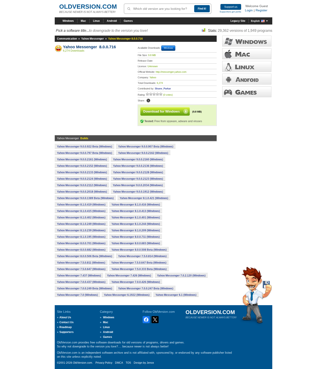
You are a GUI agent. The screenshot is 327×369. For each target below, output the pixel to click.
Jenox (150, 362)
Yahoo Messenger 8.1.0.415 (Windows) (81, 211)
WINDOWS (246, 41)
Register (261, 10)
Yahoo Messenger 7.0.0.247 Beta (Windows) (145, 288)
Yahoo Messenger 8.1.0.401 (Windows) (135, 217)
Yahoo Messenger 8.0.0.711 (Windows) (135, 236)
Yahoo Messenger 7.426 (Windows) (129, 275)
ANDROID (246, 79)
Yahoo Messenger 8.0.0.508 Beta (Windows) (139, 249)
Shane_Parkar (163, 88)
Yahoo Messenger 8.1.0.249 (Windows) (81, 224)
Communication (67, 38)
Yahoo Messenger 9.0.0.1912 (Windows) (138, 191)
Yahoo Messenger (92, 38)
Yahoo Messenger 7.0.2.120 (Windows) (181, 275)
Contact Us (66, 322)
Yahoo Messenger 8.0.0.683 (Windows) (135, 243)
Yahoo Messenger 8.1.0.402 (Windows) (81, 217)
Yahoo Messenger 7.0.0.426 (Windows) (135, 282)
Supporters (66, 332)
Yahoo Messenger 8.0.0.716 (89, 47)
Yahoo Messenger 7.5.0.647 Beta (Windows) (138, 262)
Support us (230, 6)
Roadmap (65, 327)
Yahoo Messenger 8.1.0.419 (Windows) (81, 204)
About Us (65, 317)
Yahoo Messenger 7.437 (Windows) (79, 275)
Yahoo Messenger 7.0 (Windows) (77, 294)
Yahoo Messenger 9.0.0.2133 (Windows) (82, 172)
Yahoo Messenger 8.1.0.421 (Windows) (144, 198)
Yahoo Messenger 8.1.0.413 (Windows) (135, 211)
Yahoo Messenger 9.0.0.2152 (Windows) (82, 165)
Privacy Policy (103, 362)
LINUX (246, 66)
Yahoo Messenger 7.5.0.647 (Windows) (81, 269)
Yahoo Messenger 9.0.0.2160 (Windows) (138, 159)
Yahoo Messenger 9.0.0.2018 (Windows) (82, 191)
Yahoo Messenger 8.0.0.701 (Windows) (81, 243)
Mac (83, 20)
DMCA (119, 362)
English (255, 21)
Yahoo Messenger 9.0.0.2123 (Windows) (138, 178)
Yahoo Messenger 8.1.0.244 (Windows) (135, 224)
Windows (68, 20)
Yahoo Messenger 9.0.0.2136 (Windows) (138, 165)
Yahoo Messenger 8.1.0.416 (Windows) (135, 204)
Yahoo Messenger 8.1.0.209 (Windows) (135, 230)
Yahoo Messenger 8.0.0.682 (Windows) (81, 249)
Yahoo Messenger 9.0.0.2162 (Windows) (143, 153)
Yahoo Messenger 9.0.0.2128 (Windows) (138, 172)
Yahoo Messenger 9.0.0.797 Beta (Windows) (84, 153)
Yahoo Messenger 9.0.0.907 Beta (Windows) (145, 146)
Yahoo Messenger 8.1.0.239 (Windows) (81, 230)
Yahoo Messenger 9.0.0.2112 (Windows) (82, 185)
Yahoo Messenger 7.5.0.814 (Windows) (142, 256)
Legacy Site (237, 20)
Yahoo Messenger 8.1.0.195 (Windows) (81, 236)
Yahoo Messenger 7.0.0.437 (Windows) (81, 282)
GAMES (246, 91)
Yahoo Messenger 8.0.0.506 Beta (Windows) (84, 256)
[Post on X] (148, 100)
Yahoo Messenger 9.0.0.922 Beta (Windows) (84, 146)
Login (249, 10)
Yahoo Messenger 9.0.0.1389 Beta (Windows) (85, 198)
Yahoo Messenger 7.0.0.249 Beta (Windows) (84, 288)
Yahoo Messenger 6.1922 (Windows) (126, 294)
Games (128, 20)
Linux (96, 20)
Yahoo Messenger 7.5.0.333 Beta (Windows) (139, 269)
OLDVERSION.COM (88, 6)
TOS (128, 362)
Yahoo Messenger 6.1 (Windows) (175, 294)
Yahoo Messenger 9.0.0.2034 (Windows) (138, 185)
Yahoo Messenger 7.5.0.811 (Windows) (81, 262)
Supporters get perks (230, 11)
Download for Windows (161, 111)
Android (112, 20)
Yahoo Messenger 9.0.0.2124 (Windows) (82, 178)
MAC (246, 53)
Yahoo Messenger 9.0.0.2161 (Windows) (82, 159)
